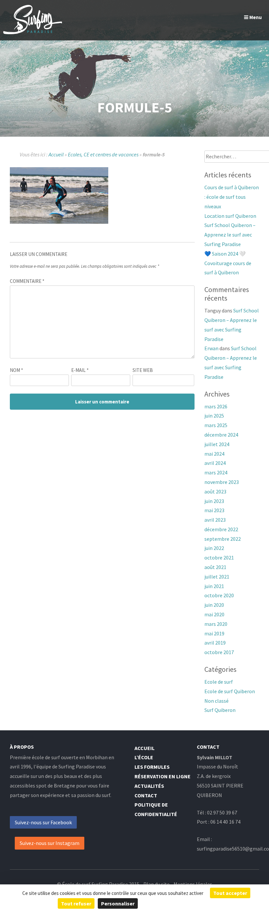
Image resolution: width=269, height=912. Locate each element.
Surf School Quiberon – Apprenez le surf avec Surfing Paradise (230, 234)
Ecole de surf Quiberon (229, 691)
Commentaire (27, 281)
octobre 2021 (219, 557)
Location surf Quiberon (230, 216)
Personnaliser (117, 903)
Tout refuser (76, 903)
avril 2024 (215, 463)
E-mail (80, 370)
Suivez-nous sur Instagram (49, 843)
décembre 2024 (221, 434)
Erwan (211, 348)
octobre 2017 (219, 652)
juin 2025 (214, 415)
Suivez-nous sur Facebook (43, 822)
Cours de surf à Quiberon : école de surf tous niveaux (231, 197)
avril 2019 (215, 642)
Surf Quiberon (220, 710)
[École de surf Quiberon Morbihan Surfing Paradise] (32, 32)
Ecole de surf (218, 681)
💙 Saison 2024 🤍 (225, 253)
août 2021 (215, 567)
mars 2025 (215, 425)
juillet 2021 (216, 576)
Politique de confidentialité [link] (177, 903)
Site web (143, 370)
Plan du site (156, 884)
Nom (16, 370)
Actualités (149, 786)
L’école (143, 757)
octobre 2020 (219, 595)
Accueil (56, 154)
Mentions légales (193, 884)
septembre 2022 (222, 539)
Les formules (152, 767)
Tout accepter (230, 893)
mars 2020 (215, 624)
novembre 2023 (221, 482)
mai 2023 (214, 510)
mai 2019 (214, 633)
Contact (145, 795)
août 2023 (215, 491)
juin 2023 (214, 501)
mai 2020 (214, 614)
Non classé (216, 700)
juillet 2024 (216, 444)
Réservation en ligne (162, 776)
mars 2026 (215, 406)
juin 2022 (214, 548)
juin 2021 (214, 586)
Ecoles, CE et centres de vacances (103, 154)
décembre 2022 (221, 529)
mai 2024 (214, 453)
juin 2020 (214, 605)
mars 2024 (215, 472)
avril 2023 (215, 519)
